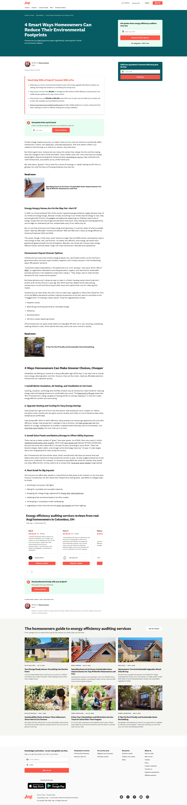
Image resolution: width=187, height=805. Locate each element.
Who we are (149, 757)
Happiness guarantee (152, 772)
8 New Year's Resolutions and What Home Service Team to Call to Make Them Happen (92, 718)
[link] (42, 547)
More (51, 8)
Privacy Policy (51, 795)
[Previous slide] (27, 572)
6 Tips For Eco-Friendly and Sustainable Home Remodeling (70, 347)
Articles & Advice (60, 8)
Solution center (127, 753)
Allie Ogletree (30, 665)
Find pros (140, 77)
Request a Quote (42, 563)
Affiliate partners (150, 775)
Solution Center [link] (29, 15)
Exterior (34, 8)
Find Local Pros (61, 130)
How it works (149, 753)
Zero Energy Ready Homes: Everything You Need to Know (46, 670)
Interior (27, 8)
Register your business (105, 753)
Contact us (148, 769)
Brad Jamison (44, 63)
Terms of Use (41, 795)
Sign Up (157, 3)
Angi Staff (122, 665)
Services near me (80, 757)
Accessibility (43, 798)
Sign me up (47, 770)
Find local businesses (81, 753)
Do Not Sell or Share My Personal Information (64, 797)
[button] (27, 572)
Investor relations (151, 766)
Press (147, 763)
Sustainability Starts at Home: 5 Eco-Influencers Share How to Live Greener (45, 718)
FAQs (124, 760)
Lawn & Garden (43, 8)
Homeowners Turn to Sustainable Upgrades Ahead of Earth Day (139, 670)
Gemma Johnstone (124, 713)
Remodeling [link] (39, 15)
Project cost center (128, 757)
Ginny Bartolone (77, 713)
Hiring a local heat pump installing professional (46, 105)
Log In (147, 3)
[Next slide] (32, 572)
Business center (102, 757)
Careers (147, 760)
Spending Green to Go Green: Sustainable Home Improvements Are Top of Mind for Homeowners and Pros (73, 188)
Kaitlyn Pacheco (31, 713)
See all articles (154, 629)
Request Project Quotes (140, 38)
